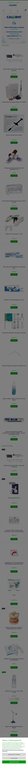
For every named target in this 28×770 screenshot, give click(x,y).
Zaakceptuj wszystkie (14, 761)
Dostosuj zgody (14, 758)
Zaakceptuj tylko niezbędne (14, 754)
